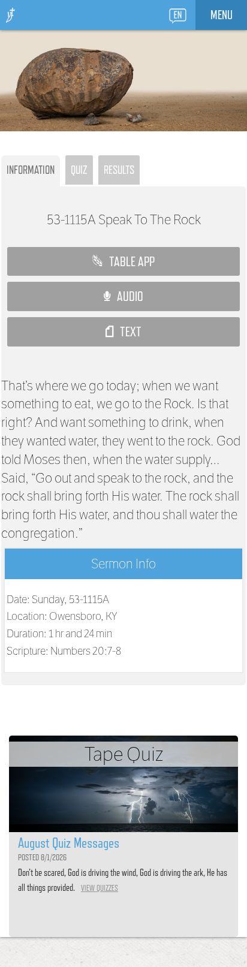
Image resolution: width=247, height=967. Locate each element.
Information (31, 169)
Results (119, 169)
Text (127, 331)
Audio (126, 296)
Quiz (79, 169)
